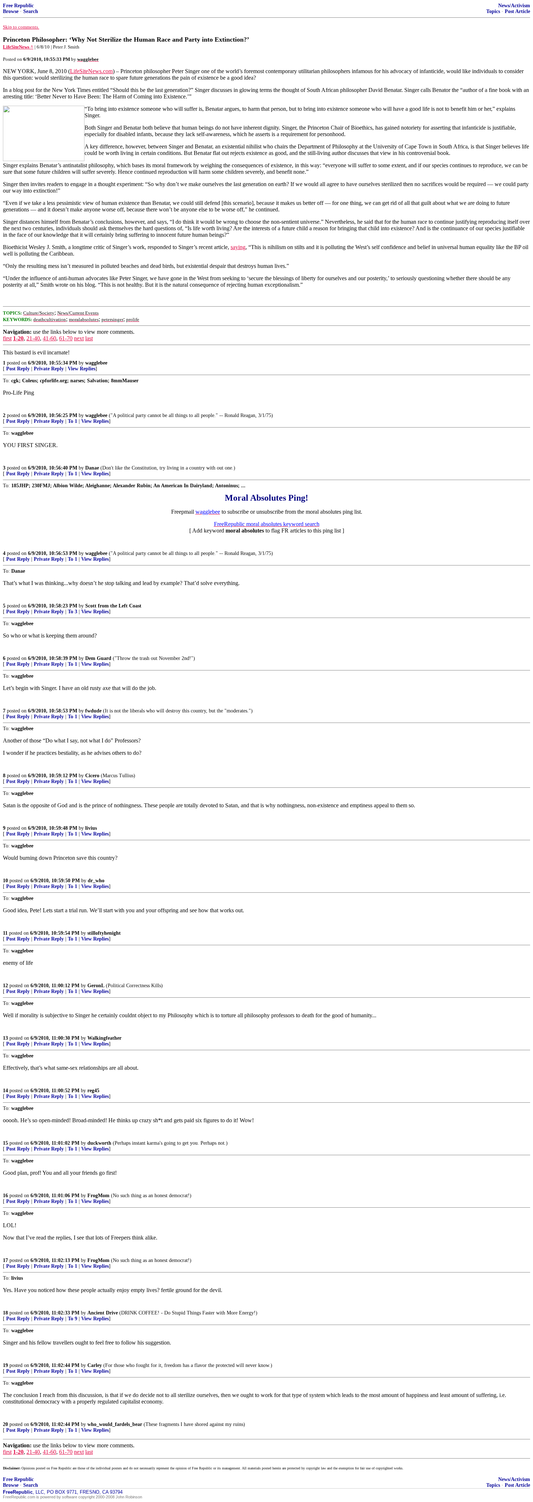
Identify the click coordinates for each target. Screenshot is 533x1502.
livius (91, 828)
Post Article (517, 11)
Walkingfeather (104, 1038)
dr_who (96, 880)
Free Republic (18, 5)
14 (5, 1090)
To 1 (72, 421)
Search (30, 11)
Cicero (92, 775)
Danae (92, 468)
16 (5, 1195)
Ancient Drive (102, 1313)
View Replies (81, 368)
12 (5, 985)
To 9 (72, 1318)
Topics (493, 11)
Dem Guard (99, 658)
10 (5, 880)
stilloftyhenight (104, 933)
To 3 (72, 611)
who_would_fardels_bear (114, 1424)
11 (5, 933)
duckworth (99, 1143)
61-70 (66, 338)
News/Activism (514, 5)
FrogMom (98, 1195)
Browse (10, 11)
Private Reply (49, 368)
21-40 (33, 338)
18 (5, 1313)
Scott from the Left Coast (113, 606)
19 (5, 1365)
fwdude (93, 711)
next (79, 338)
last (89, 338)
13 (5, 1038)
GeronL (95, 985)
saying (238, 247)
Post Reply (18, 368)
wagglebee (96, 363)
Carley (94, 1365)
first (7, 338)
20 (5, 1424)
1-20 (18, 338)
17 (5, 1260)
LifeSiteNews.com (91, 71)
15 (5, 1143)
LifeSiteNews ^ (18, 47)
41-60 (49, 338)
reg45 (93, 1090)
